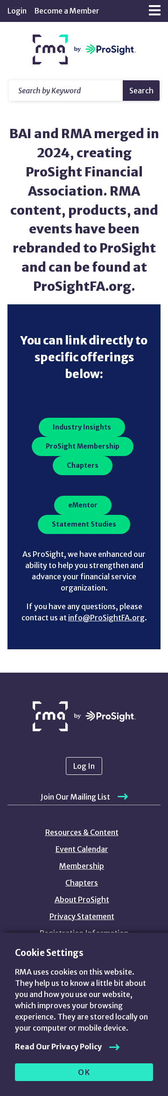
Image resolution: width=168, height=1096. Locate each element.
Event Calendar (82, 849)
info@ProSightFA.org (106, 617)
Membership (81, 866)
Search (141, 90)
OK (84, 1072)
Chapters (81, 882)
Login (17, 10)
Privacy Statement (81, 916)
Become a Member (66, 10)
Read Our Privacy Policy (58, 1046)
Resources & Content (82, 832)
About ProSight (82, 899)
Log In (84, 766)
